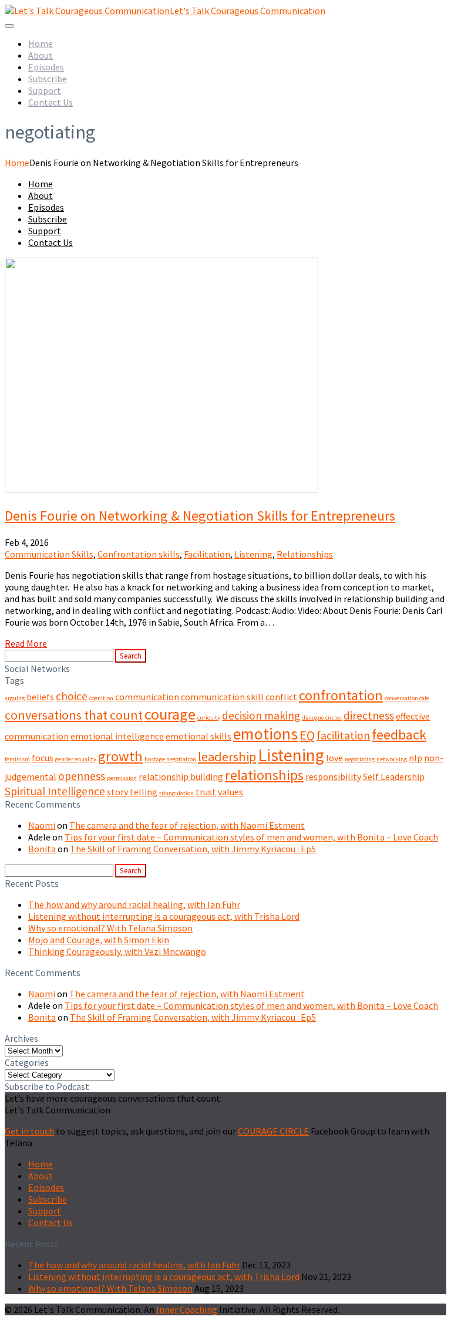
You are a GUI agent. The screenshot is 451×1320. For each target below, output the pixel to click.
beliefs (40, 697)
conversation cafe (407, 698)
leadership (227, 756)
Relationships (305, 554)
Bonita (42, 849)
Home (40, 43)
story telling (132, 792)
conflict (281, 697)
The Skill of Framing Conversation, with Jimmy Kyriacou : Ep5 (193, 849)
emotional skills (198, 736)
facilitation (343, 735)
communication (147, 697)
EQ (307, 735)
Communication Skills (49, 554)
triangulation (176, 793)
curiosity (208, 717)
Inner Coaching (186, 1309)
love (334, 758)
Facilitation (207, 554)
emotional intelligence (117, 736)
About (40, 55)
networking (391, 759)
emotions (265, 734)
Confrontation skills (138, 554)
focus (42, 758)
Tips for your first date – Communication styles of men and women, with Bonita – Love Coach (251, 837)
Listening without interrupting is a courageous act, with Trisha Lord (163, 916)
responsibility (333, 776)
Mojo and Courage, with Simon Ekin (98, 940)
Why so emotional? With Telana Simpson (110, 928)
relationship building (181, 776)
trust (206, 792)
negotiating (360, 759)
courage (170, 714)
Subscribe (47, 79)
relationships (264, 775)
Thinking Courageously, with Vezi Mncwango (117, 951)
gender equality (75, 759)
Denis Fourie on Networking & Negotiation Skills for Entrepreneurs (200, 516)
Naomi (41, 825)
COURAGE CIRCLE (273, 1131)
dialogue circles (322, 717)
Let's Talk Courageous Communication (247, 10)
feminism (17, 759)
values (230, 792)
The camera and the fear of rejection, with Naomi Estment (187, 825)
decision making (261, 715)
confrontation (341, 695)
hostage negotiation (170, 759)
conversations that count (74, 715)
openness (81, 776)
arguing (15, 698)
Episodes (46, 67)
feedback (399, 734)
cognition (101, 698)
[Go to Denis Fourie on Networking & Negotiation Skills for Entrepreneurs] (161, 489)
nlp (415, 758)
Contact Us (50, 102)
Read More (26, 643)
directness (369, 715)
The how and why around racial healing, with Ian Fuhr (134, 904)
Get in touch (29, 1131)
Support (44, 90)
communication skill (222, 697)
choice (71, 696)
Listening (253, 554)
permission (122, 778)
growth (120, 756)
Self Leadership (394, 776)
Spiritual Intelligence (55, 791)
